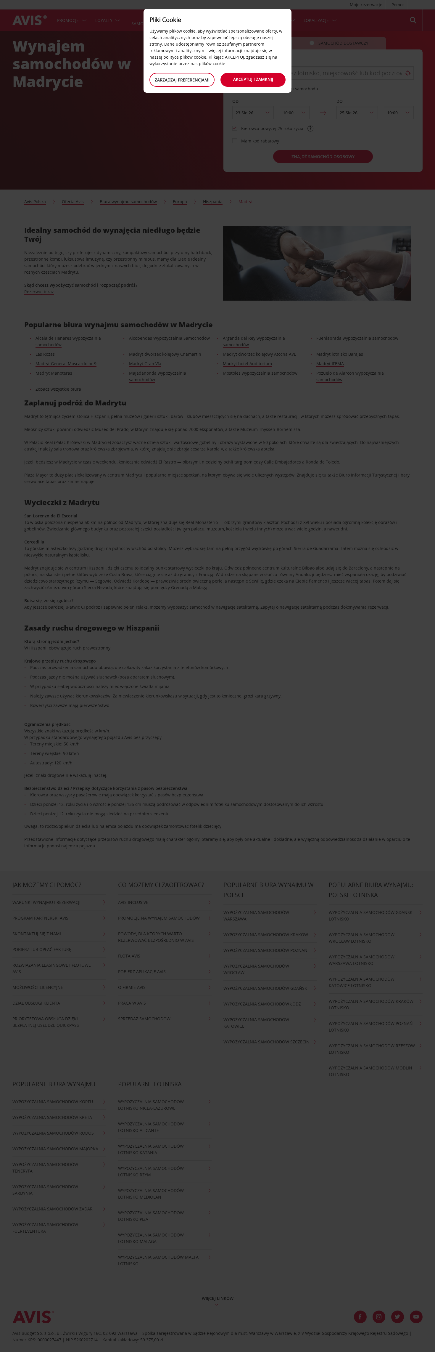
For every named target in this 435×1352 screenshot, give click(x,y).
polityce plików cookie (184, 57)
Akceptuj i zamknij (253, 79)
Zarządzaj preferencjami (182, 80)
